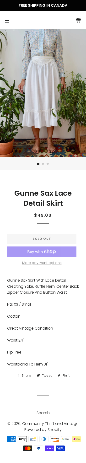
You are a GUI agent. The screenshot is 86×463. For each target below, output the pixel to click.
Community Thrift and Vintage (50, 423)
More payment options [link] (42, 262)
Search (43, 413)
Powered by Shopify (43, 429)
